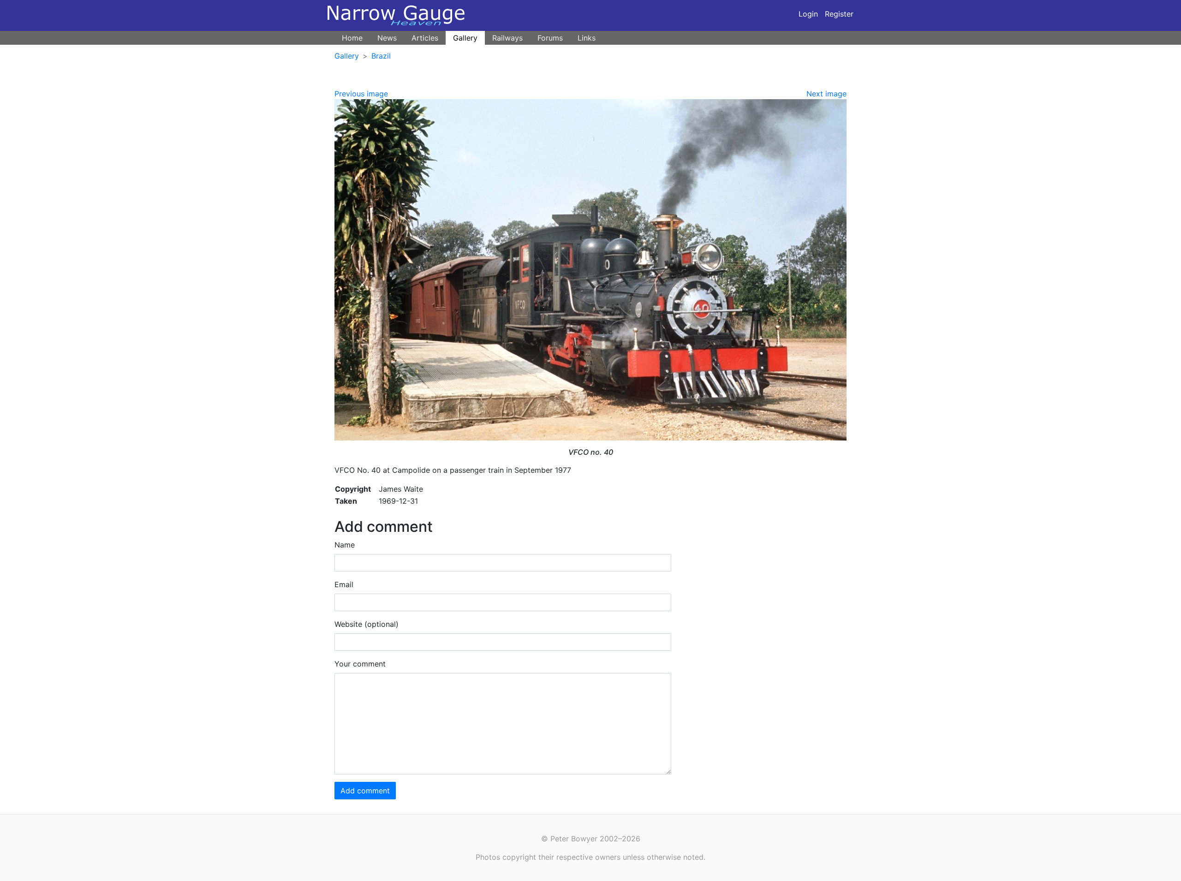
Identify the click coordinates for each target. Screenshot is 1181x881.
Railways (507, 37)
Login (808, 13)
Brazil (381, 55)
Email (343, 584)
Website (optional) (366, 624)
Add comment (365, 790)
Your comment (360, 663)
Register (839, 13)
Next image (826, 93)
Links (587, 37)
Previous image (361, 93)
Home (352, 37)
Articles (425, 37)
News (387, 37)
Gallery (465, 37)
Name (344, 544)
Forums (550, 37)
